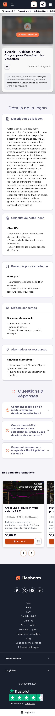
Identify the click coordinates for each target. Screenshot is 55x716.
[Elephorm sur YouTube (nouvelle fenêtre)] (32, 590)
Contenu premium (27, 34)
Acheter (21, 541)
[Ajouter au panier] (38, 541)
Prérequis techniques (28, 647)
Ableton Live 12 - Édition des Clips (43, 11)
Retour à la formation (7, 66)
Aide (28, 603)
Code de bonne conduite (28, 643)
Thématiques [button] (13, 658)
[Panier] (34, 4)
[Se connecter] (43, 4)
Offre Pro (28, 620)
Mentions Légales (28, 629)
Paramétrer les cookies (28, 634)
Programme (29, 712)
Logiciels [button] (11, 670)
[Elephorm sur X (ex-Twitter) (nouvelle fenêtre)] (25, 590)
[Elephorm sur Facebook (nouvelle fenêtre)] (17, 590)
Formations (23, 11)
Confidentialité (28, 616)
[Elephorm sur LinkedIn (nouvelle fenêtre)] (40, 590)
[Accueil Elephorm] (28, 578)
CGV (28, 612)
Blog (28, 638)
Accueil (9, 11)
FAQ (28, 607)
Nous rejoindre (28, 625)
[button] (23, 553)
